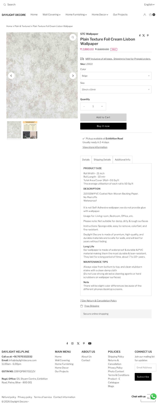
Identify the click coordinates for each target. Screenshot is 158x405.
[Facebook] (67, 343)
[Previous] (11, 75)
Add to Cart (103, 117)
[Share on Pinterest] (148, 35)
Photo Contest (116, 371)
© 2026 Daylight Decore (15, 401)
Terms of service (43, 397)
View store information (95, 147)
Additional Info (122, 159)
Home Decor (99, 14)
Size (82, 83)
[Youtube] (89, 343)
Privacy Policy (115, 367)
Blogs (111, 386)
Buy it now (103, 126)
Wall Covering (51, 14)
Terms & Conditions (118, 375)
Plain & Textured (22, 26)
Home (34, 14)
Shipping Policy (116, 356)
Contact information (64, 397)
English (148, 4)
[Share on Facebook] (140, 35)
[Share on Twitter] (143, 35)
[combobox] (40, 5)
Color (83, 69)
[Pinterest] (84, 343)
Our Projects (120, 14)
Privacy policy (25, 397)
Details (86, 159)
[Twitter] (78, 343)
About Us (86, 356)
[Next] (72, 75)
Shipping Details (102, 159)
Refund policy (9, 397)
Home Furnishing (75, 14)
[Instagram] (72, 343)
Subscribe (143, 376)
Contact (85, 360)
